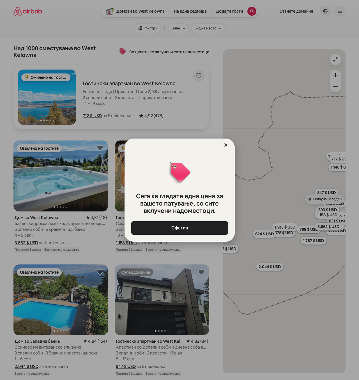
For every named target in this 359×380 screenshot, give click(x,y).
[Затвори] (226, 145)
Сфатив (179, 228)
